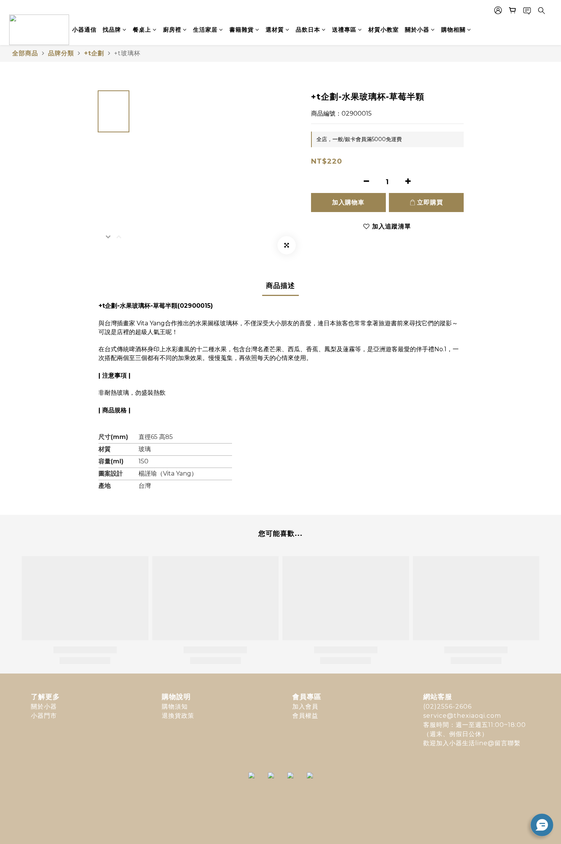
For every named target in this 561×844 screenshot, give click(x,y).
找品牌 (112, 29)
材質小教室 (383, 29)
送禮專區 (344, 29)
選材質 (275, 29)
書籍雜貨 (241, 29)
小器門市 (44, 715)
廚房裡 (172, 29)
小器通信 (84, 29)
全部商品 (25, 53)
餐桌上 (142, 29)
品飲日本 (308, 29)
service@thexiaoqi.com (462, 715)
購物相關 (453, 29)
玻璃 (145, 449)
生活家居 (205, 29)
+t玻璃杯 (127, 53)
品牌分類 (61, 53)
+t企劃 (94, 53)
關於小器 (417, 29)
